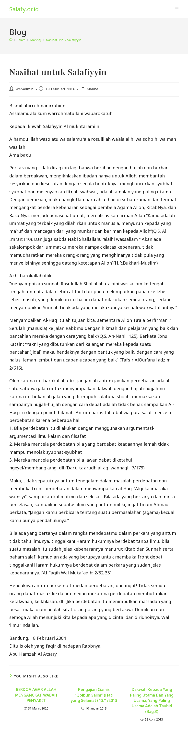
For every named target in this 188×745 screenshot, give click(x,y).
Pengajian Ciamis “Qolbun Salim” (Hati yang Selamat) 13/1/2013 (94, 695)
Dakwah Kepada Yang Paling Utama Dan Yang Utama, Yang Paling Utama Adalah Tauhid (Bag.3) (152, 700)
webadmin (25, 89)
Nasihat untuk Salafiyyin (63, 40)
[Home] (10, 40)
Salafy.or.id (24, 9)
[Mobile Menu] (176, 9)
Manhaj (93, 89)
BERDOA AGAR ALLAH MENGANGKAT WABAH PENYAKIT (36, 695)
